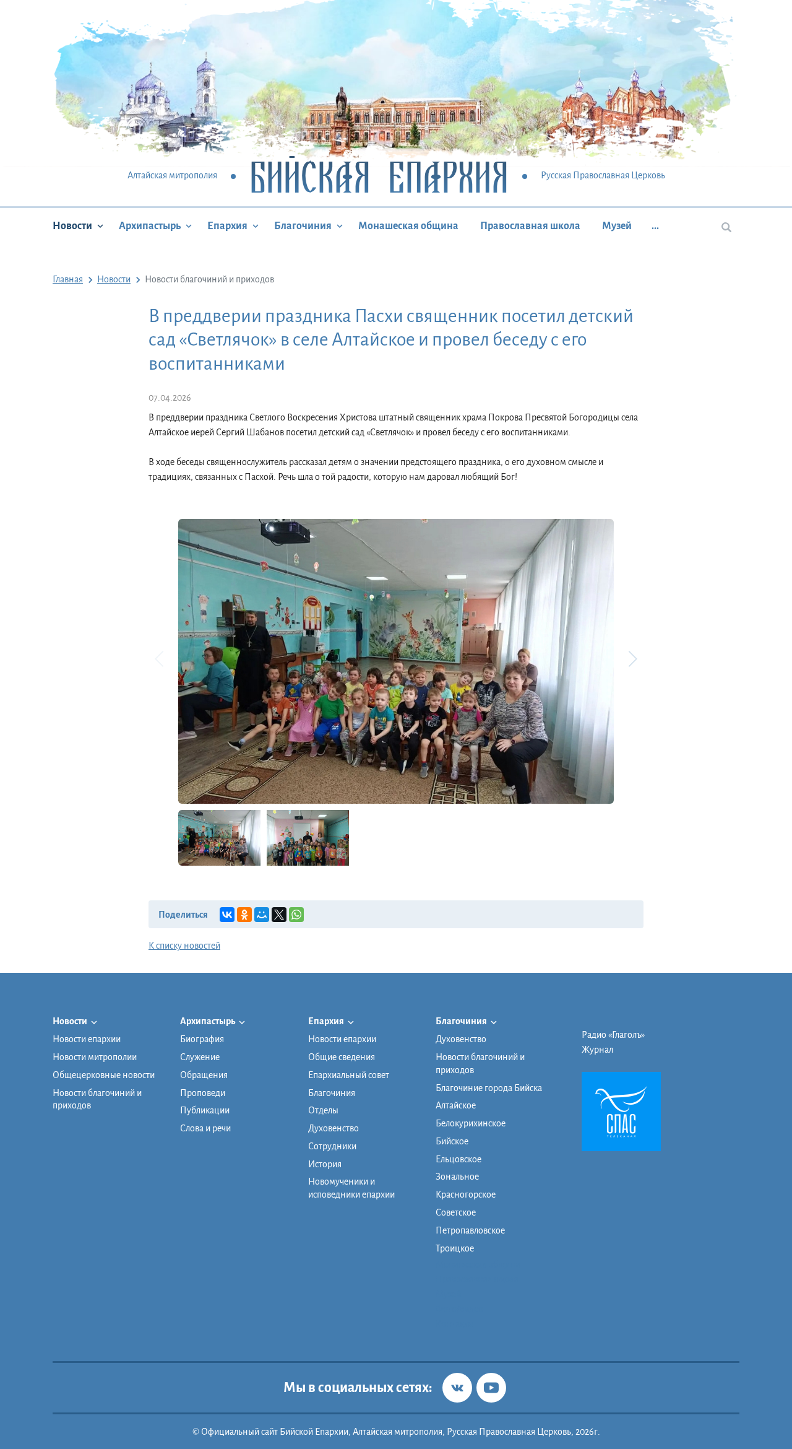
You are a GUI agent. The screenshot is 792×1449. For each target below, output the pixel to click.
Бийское (452, 1141)
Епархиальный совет (348, 1075)
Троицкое (455, 1248)
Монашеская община (408, 226)
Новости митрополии (95, 1057)
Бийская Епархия (379, 176)
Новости (72, 226)
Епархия (227, 226)
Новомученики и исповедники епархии (351, 1188)
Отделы (323, 1110)
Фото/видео (459, 1309)
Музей (617, 226)
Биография (202, 1039)
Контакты (455, 1324)
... (655, 226)
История (325, 1164)
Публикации (205, 1110)
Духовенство (333, 1128)
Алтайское (456, 1105)
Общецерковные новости (104, 1075)
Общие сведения (341, 1057)
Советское (456, 1212)
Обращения (204, 1075)
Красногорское (466, 1194)
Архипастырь (150, 226)
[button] (632, 659)
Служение (200, 1057)
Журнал (597, 1050)
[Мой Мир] (261, 914)
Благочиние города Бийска (489, 1088)
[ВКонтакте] (227, 914)
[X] (279, 914)
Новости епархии (87, 1039)
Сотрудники (332, 1146)
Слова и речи (205, 1128)
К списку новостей (184, 946)
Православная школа (530, 226)
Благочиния (303, 226)
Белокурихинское (471, 1123)
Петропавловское (470, 1230)
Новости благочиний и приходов (97, 1099)
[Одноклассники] (244, 914)
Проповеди (202, 1093)
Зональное (457, 1176)
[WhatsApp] (296, 914)
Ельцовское (458, 1159)
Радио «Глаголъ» (613, 1035)
